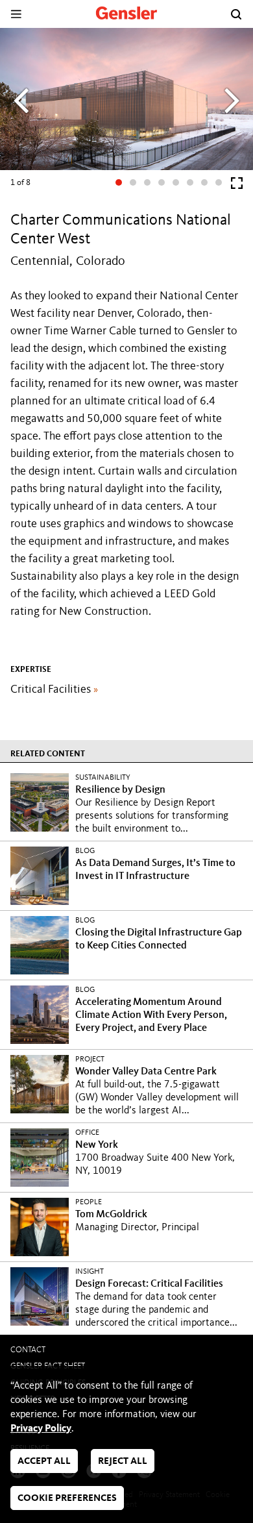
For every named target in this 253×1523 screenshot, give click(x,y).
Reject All (122, 1462)
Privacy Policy (40, 1429)
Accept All (44, 1462)
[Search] (236, 14)
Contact (27, 1350)
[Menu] (16, 14)
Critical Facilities (54, 689)
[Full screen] (237, 186)
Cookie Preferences (67, 1499)
